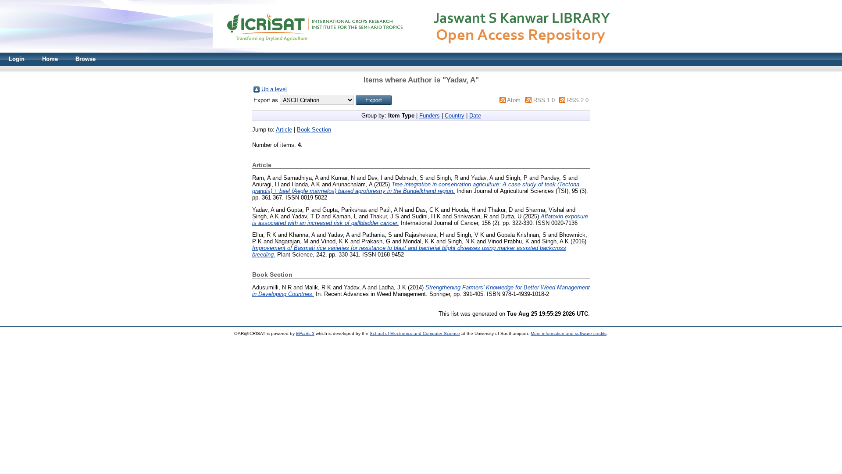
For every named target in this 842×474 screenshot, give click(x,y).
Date (475, 115)
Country (454, 115)
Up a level (274, 89)
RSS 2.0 (578, 100)
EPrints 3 (305, 333)
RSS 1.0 (544, 100)
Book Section (314, 129)
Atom (514, 100)
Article (284, 129)
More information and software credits (569, 333)
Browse (85, 59)
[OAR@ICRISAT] (421, 50)
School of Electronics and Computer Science (415, 333)
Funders (429, 115)
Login (17, 59)
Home (50, 59)
